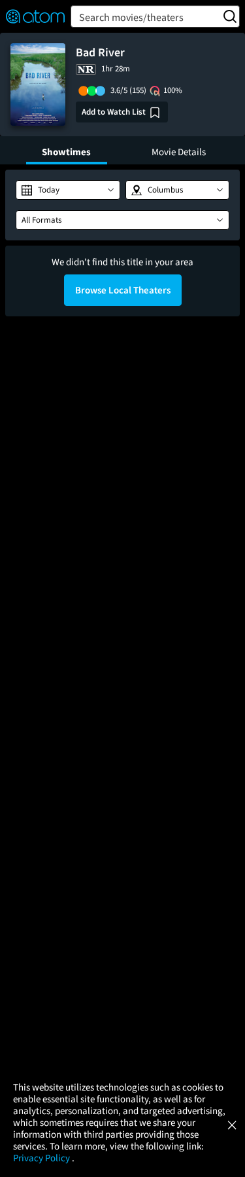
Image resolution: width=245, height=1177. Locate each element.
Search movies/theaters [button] (131, 17)
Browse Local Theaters (123, 290)
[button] (68, 190)
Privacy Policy (42, 1157)
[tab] (66, 150)
